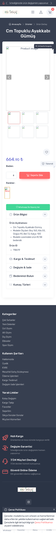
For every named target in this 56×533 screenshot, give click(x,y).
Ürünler (28, 24)
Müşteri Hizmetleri (11, 419)
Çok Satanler (8, 320)
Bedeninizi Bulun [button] (23, 276)
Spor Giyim (7, 345)
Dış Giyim (7, 337)
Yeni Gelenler (8, 324)
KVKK (4, 367)
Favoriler (6, 407)
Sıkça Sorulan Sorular (12, 415)
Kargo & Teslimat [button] (24, 259)
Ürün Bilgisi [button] (20, 214)
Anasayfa (16, 24)
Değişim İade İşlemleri (13, 384)
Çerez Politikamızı (44, 522)
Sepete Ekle (36, 175)
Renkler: (10, 183)
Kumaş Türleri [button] (21, 284)
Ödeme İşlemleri (10, 376)
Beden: (10, 166)
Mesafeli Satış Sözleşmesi (15, 372)
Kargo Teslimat (9, 380)
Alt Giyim (7, 332)
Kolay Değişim (9, 398)
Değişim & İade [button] (22, 267)
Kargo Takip (8, 402)
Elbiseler (6, 341)
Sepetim (6, 411)
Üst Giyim (7, 328)
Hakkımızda (8, 359)
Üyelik (5, 363)
